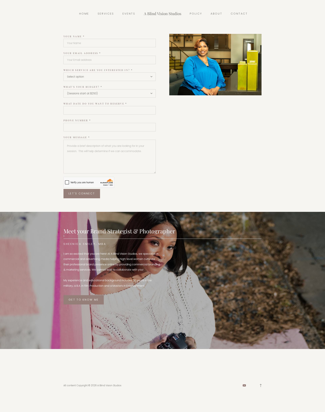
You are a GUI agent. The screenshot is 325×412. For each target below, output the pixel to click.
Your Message (76, 137)
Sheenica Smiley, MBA (84, 244)
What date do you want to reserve (95, 103)
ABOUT (216, 14)
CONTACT (239, 14)
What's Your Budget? (82, 86)
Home (84, 14)
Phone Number (77, 120)
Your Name (74, 36)
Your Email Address (82, 53)
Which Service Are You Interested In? (98, 69)
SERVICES (106, 14)
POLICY (196, 14)
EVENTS (129, 14)
